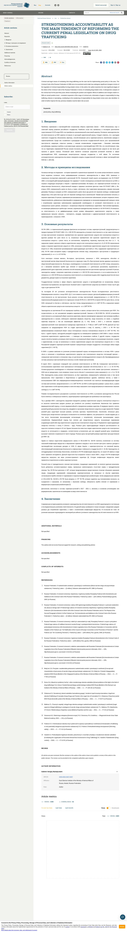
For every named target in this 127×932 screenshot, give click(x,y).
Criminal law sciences (65, 18)
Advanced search (114, 12)
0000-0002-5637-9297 (66, 777)
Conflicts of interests (9, 62)
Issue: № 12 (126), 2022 (95, 50)
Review (8, 76)
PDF (55, 62)
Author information (9, 82)
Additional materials (9, 52)
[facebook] (101, 62)
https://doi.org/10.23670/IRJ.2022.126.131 (66, 46)
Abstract (6, 33)
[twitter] (107, 62)
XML (46, 62)
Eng (40, 5)
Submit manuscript (101, 5)
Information (19, 18)
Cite (63, 62)
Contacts (72, 12)
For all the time (46, 808)
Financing (7, 56)
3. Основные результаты (11, 46)
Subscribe (10, 130)
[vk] (104, 62)
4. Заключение (8, 49)
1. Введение (7, 39)
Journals (47, 5)
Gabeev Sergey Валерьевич (51, 771)
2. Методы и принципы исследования (15, 43)
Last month (69, 808)
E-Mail (5, 102)
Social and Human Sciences (44, 18)
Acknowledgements (9, 59)
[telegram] (110, 62)
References (7, 65)
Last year (59, 808)
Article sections (9, 18)
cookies (67, 927)
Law (56, 18)
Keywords (7, 36)
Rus (35, 5)
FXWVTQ (85, 46)
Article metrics (8, 86)
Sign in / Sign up (115, 5)
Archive (40, 12)
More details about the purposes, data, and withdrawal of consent (19, 930)
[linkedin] (112, 62)
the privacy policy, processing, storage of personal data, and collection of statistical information (16, 121)
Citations (7, 21)
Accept (122, 926)
